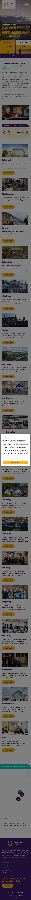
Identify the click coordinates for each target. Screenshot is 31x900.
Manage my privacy (15, 458)
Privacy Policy (24, 453)
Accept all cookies (15, 462)
